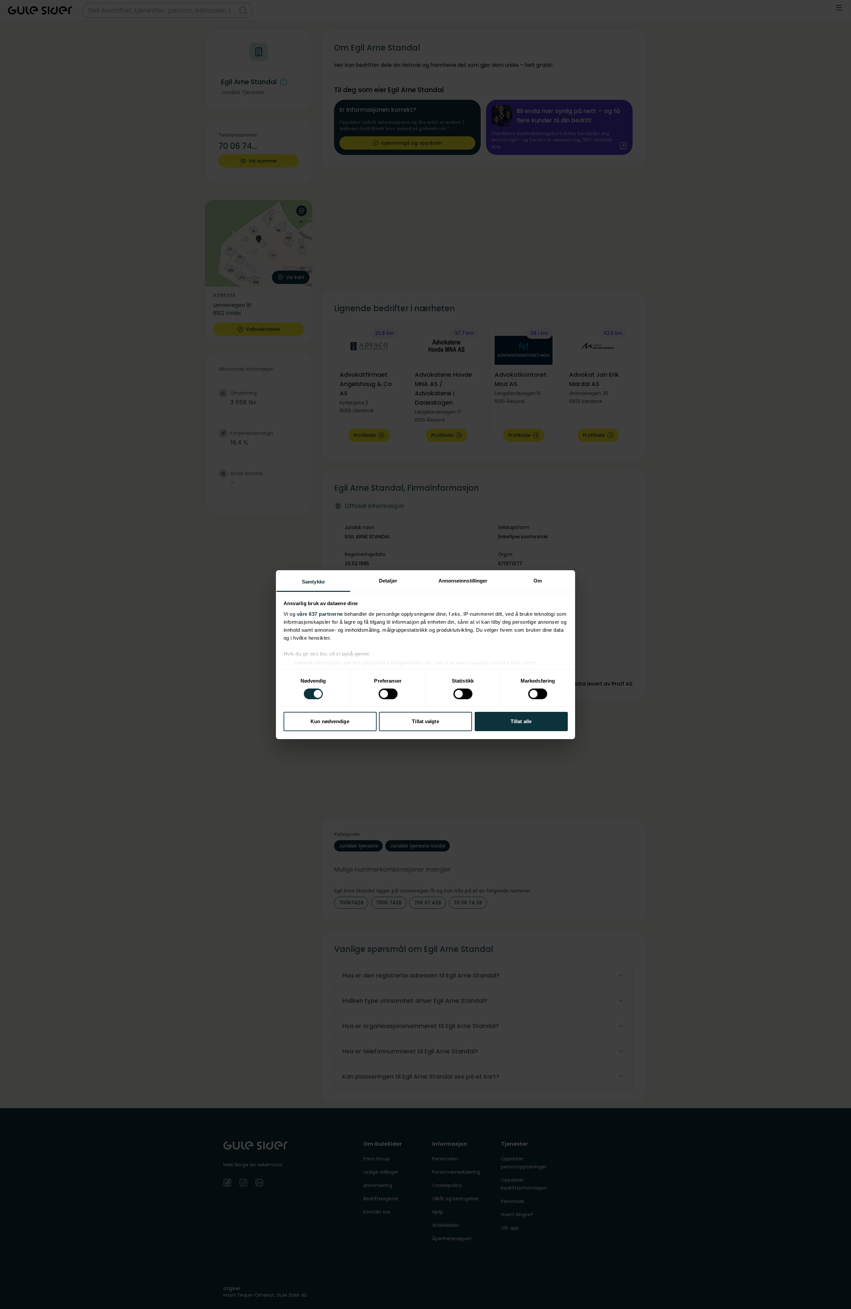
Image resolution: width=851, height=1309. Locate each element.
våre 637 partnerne (320, 613)
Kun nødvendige (329, 721)
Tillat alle (521, 721)
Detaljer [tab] (388, 580)
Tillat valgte (425, 721)
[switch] (388, 694)
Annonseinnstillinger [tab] (463, 580)
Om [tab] (538, 580)
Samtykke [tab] (313, 581)
